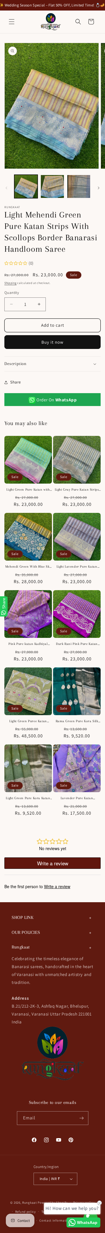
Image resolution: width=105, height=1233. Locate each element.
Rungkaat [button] (21, 947)
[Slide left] (6, 187)
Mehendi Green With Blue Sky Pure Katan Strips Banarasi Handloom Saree (28, 567)
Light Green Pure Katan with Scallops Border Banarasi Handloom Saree (28, 490)
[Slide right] (98, 187)
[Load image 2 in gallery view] (52, 186)
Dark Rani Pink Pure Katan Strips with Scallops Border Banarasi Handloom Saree (77, 644)
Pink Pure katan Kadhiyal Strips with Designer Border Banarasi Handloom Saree (28, 644)
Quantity (11, 292)
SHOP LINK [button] (23, 917)
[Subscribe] (81, 1118)
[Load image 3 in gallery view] (78, 186)
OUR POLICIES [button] (26, 932)
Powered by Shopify (53, 1203)
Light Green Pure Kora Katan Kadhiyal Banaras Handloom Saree (28, 798)
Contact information (55, 1220)
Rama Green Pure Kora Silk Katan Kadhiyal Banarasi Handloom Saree (77, 721)
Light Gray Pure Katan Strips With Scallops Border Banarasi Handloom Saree (77, 490)
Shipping (10, 283)
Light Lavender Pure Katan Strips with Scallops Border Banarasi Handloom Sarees (76, 567)
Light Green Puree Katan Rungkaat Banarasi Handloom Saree (28, 721)
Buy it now (52, 342)
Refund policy (25, 1212)
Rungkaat (29, 1203)
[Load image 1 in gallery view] (26, 186)
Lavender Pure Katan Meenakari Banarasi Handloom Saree (77, 798)
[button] (11, 21)
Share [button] (15, 382)
